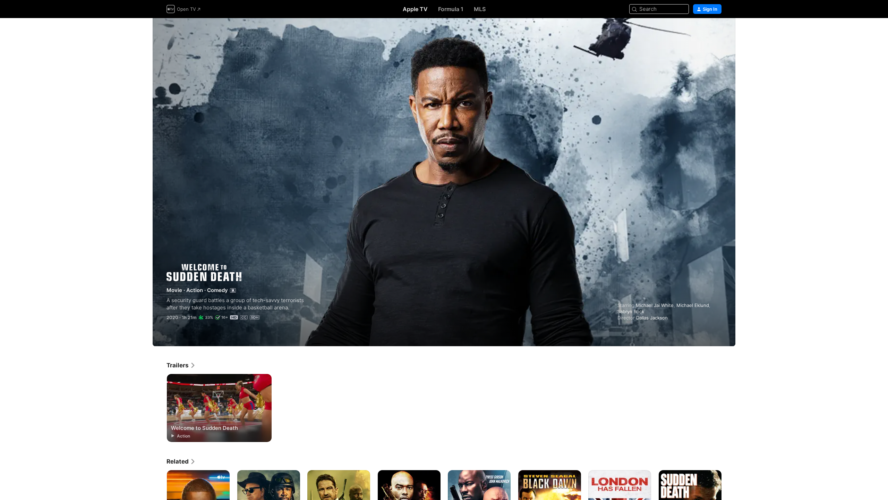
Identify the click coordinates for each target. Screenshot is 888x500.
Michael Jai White (655, 305)
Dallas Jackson (652, 317)
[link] (181, 365)
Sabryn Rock (630, 311)
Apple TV (415, 9)
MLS (480, 9)
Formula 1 (450, 9)
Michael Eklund (692, 305)
